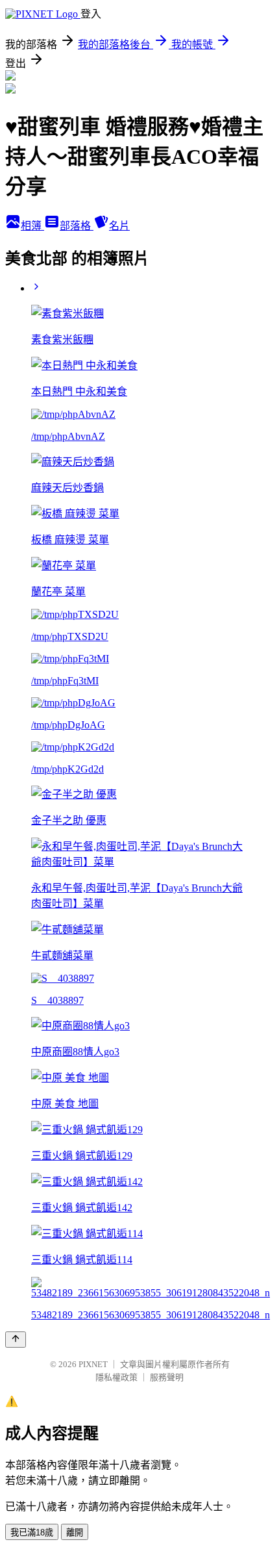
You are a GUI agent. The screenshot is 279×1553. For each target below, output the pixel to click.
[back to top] (15, 1339)
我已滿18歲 (31, 1532)
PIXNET (93, 1364)
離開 (74, 1532)
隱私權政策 (116, 1377)
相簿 (32, 225)
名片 (119, 225)
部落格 (76, 225)
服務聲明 (167, 1377)
